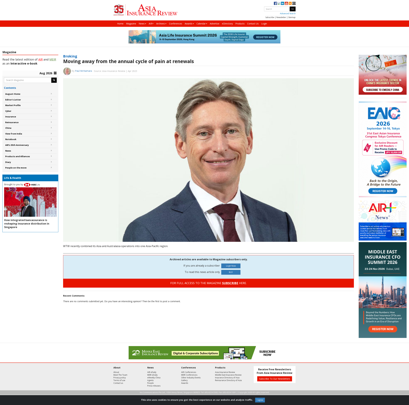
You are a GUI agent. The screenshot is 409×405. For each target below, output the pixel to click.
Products (240, 23)
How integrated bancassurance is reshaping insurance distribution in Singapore (26, 223)
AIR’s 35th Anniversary (17, 145)
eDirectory (227, 23)
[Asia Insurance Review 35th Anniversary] (145, 10)
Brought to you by (14, 184)
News (142, 23)
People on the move (16, 167)
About (116, 372)
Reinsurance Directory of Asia (228, 380)
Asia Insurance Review (225, 372)
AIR (40, 59)
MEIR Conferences (189, 375)
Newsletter (281, 17)
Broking (70, 56)
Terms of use (119, 380)
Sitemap (292, 17)
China (8, 127)
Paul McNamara (83, 70)
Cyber (8, 111)
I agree (260, 400)
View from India (13, 133)
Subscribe (269, 17)
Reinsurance (12, 122)
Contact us (118, 383)
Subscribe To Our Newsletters (274, 378)
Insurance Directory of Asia (227, 377)
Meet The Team (120, 375)
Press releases (153, 385)
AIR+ (151, 23)
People (150, 383)
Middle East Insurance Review (228, 375)
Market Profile (13, 105)
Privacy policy (119, 377)
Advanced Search (288, 13)
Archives (160, 23)
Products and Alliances (17, 156)
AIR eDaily (151, 372)
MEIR (52, 59)
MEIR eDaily (152, 375)
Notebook (10, 139)
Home (120, 23)
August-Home (12, 93)
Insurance (10, 116)
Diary (8, 162)
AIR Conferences (188, 372)
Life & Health (12, 178)
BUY (231, 272)
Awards (188, 23)
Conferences (175, 23)
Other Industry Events (191, 377)
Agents (150, 380)
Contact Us (253, 23)
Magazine (131, 23)
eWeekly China (153, 377)
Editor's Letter (13, 99)
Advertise (214, 23)
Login (264, 23)
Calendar (201, 23)
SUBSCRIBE (230, 283)
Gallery (184, 380)
